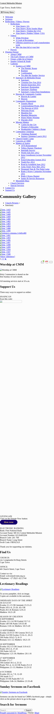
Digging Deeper (12, 52)
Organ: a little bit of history (21, 59)
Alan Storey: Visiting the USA (28, 31)
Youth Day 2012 (28, 162)
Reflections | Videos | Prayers (17, 21)
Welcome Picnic (27, 110)
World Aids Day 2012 (30, 153)
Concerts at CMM (23, 141)
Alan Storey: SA (22, 26)
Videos (13, 35)
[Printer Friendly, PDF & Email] (47, 262)
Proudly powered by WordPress (13, 713)
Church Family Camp (25, 139)
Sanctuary (25, 80)
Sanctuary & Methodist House (28, 78)
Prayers (13, 50)
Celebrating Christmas (25, 132)
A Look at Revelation (25, 40)
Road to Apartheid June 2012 (33, 164)
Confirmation (26, 73)
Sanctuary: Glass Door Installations (35, 92)
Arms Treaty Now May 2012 (33, 167)
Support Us (10, 190)
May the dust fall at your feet (27, 47)
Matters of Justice (23, 143)
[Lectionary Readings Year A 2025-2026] (9, 589)
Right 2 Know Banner (30, 176)
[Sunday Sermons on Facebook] (13, 692)
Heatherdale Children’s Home (33, 129)
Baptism (24, 71)
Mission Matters (22, 122)
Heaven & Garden (28, 96)
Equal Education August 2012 (33, 160)
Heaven (24, 99)
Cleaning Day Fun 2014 (31, 82)
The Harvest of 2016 (29, 108)
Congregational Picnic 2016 (32, 106)
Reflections (15, 24)
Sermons (8, 19)
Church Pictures (11, 203)
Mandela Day (26, 113)
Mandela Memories (29, 115)
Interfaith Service (28, 150)
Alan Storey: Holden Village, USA (30, 33)
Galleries (14, 64)
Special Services (17, 185)
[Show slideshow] (7, 256)
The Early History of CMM (21, 57)
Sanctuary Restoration (30, 87)
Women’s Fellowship (29, 127)
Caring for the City (29, 124)
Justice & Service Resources (32, 178)
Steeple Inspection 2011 (31, 85)
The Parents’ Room (29, 68)
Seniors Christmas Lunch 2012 (34, 136)
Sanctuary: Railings (29, 89)
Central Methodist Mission (11, 3)
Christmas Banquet (29, 134)
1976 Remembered (29, 146)
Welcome (9, 17)
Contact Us (10, 188)
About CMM (15, 54)
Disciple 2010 (27, 120)
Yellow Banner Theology (31, 148)
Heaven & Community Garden (28, 94)
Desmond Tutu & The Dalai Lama (35, 169)
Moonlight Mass (22, 181)
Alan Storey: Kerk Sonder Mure (29, 28)
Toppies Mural (27, 103)
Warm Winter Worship (30, 117)
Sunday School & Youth (20, 61)
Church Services (17, 183)
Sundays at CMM (23, 66)
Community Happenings (26, 101)
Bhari (37, 713)
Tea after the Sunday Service (33, 75)
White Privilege (22, 38)
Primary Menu (8, 12)
